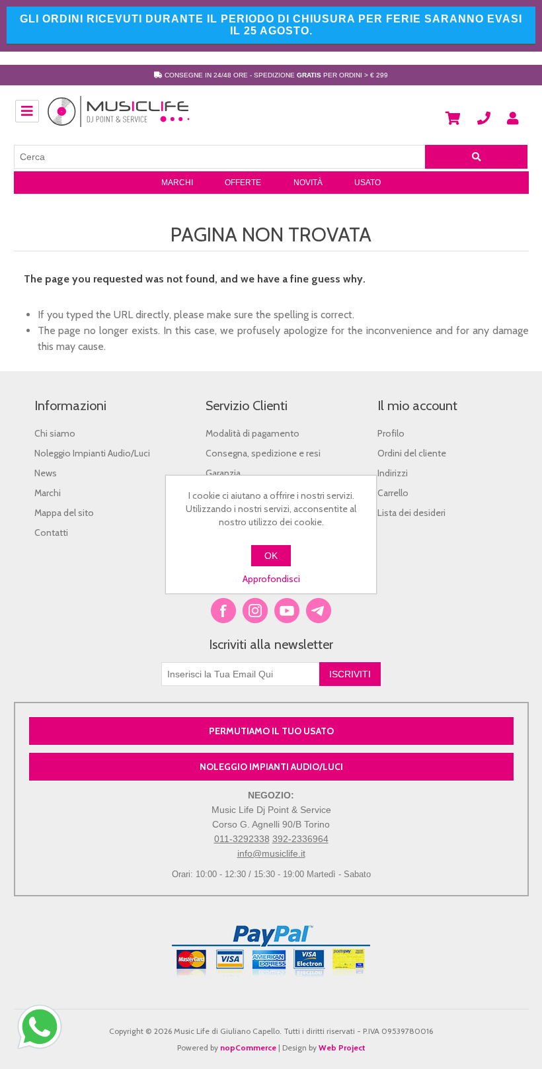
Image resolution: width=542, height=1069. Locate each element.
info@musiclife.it (271, 853)
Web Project (342, 1047)
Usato (367, 182)
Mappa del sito (64, 513)
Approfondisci (271, 579)
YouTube (286, 610)
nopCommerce (248, 1047)
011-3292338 (242, 839)
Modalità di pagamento (252, 433)
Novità (308, 182)
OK (271, 555)
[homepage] (119, 118)
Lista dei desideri (411, 513)
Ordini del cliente (411, 453)
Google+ (318, 610)
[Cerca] (476, 157)
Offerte (243, 182)
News (45, 473)
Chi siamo (54, 433)
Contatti (51, 532)
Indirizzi (392, 473)
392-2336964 (300, 839)
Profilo (391, 433)
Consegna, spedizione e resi (263, 453)
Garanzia (223, 473)
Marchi (177, 182)
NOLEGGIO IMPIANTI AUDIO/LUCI (271, 767)
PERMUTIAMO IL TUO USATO (271, 731)
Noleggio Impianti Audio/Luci (92, 453)
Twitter (255, 610)
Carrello (392, 493)
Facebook (223, 610)
